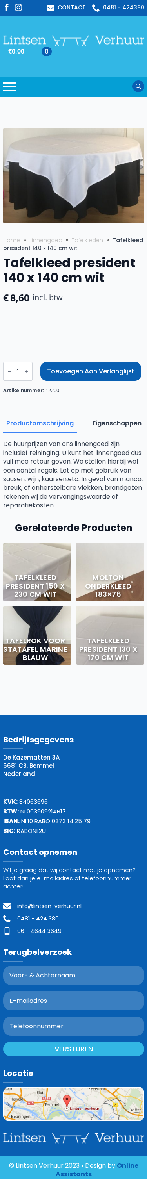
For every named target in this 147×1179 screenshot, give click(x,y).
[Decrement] (9, 371)
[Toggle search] (138, 86)
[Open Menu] (9, 86)
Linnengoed (45, 240)
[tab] (40, 423)
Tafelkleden (87, 240)
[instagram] (18, 7)
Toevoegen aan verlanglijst (90, 371)
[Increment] (26, 371)
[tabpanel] (73, 475)
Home (11, 240)
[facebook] (6, 7)
